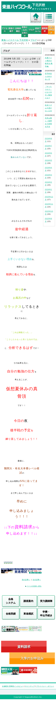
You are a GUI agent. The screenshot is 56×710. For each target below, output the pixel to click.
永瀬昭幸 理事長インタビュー (13, 686)
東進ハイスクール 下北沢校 (14, 40)
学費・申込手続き (46, 613)
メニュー (49, 20)
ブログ (31, 30)
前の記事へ (26, 580)
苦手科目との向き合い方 (48, 76)
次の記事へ (37, 580)
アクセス (5, 29)
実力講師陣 (46, 601)
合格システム (11, 601)
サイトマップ (30, 686)
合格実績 (11, 613)
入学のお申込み (32, 658)
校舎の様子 (11, 29)
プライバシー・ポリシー (45, 686)
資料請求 (45, 29)
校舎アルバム (38, 29)
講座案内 (28, 601)
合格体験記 (18, 29)
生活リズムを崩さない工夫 (48, 108)
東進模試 (28, 613)
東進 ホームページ (36, 20)
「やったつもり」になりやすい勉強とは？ (48, 92)
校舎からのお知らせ (25, 31)
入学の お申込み (51, 30)
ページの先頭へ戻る (34, 586)
